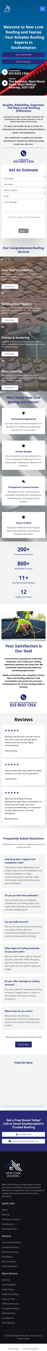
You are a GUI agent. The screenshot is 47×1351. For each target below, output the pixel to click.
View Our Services (23, 62)
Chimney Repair (9, 1284)
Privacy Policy (14, 1349)
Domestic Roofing (10, 1247)
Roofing (5, 1214)
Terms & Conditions (30, 1349)
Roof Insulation (9, 1261)
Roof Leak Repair (9, 1266)
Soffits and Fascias (10, 1303)
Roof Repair (7, 1256)
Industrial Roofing (10, 1252)
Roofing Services (9, 1229)
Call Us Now (23, 1044)
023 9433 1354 (25, 1134)
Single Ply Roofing (10, 1294)
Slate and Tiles (8, 1299)
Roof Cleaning (8, 1322)
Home (4, 1209)
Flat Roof (6, 1280)
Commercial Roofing (11, 1242)
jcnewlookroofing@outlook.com (24, 1141)
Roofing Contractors (11, 1219)
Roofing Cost (8, 1224)
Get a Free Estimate (23, 54)
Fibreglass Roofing (10, 1308)
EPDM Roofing (8, 1313)
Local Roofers (8, 1318)
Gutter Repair (8, 1289)
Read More (10, 286)
